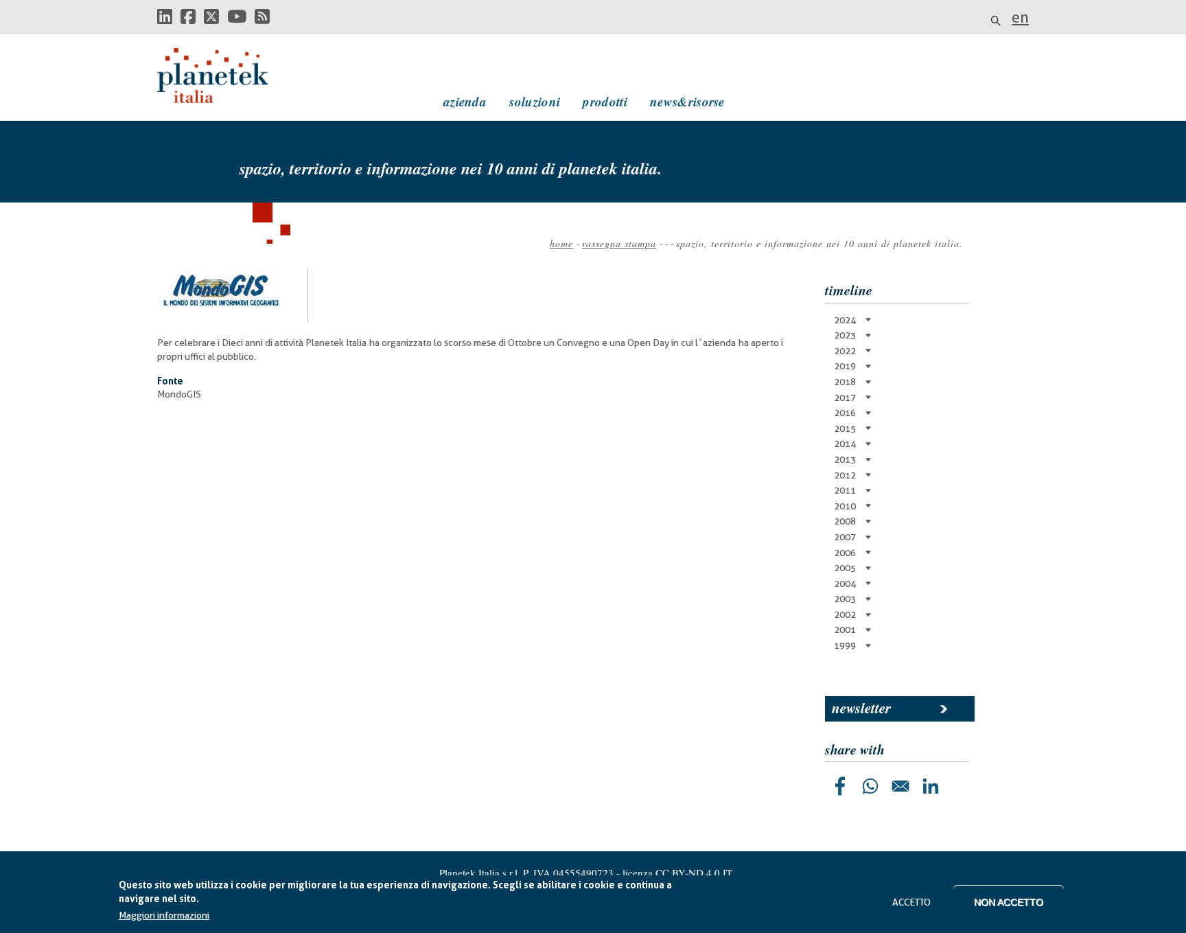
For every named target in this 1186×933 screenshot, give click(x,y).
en (1020, 17)
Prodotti (605, 101)
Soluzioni (534, 101)
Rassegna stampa (619, 243)
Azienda (465, 101)
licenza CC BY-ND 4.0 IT (677, 872)
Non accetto (1008, 902)
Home (561, 243)
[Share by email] (900, 786)
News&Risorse (687, 101)
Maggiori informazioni (164, 915)
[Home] (225, 75)
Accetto (911, 902)
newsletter (861, 708)
